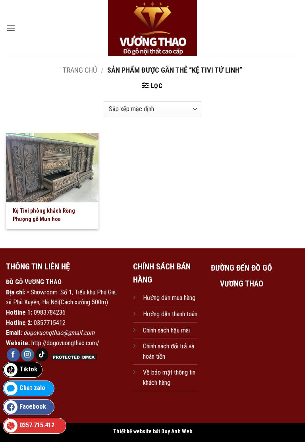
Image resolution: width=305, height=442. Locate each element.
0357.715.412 (36, 425)
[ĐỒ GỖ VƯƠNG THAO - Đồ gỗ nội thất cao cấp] (153, 28)
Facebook (32, 406)
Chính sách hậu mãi (166, 330)
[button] (10, 28)
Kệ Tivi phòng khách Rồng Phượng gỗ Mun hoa (44, 215)
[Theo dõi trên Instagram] (27, 354)
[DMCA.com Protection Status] (73, 357)
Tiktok (28, 369)
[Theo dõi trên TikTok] (41, 354)
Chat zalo (32, 388)
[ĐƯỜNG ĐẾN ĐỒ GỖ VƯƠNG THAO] (241, 331)
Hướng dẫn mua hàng (169, 298)
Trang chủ (80, 70)
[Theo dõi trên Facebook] (13, 354)
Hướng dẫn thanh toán (170, 314)
